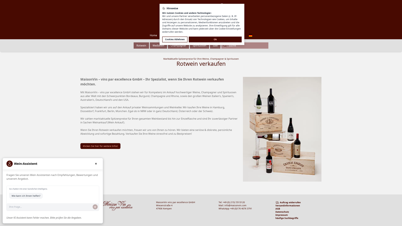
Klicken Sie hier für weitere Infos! (100, 146)
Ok (215, 39)
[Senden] (95, 206)
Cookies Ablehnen (175, 39)
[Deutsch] (250, 35)
